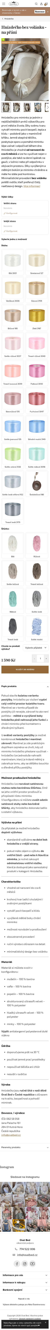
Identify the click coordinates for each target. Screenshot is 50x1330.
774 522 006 (27, 1249)
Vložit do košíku (25, 669)
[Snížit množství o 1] (34, 658)
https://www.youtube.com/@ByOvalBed (32, 1263)
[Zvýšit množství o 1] (46, 658)
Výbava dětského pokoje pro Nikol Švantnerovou (24, 1304)
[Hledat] (36, 3)
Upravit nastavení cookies (30, 1318)
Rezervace (39, 11)
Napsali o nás (24, 1298)
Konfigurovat (11, 213)
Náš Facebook (17, 1263)
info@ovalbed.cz (27, 1255)
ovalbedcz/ (24, 1263)
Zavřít (16, 677)
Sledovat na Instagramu (25, 1177)
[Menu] (3, 3)
